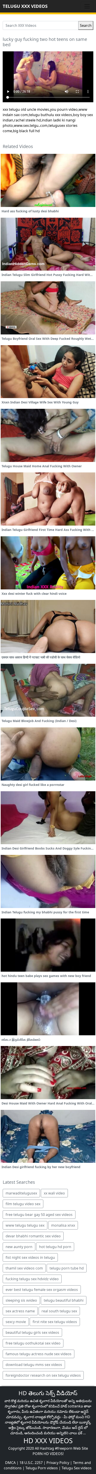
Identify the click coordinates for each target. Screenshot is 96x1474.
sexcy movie (16, 1321)
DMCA (10, 1462)
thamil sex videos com (24, 1268)
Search (86, 25)
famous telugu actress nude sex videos (38, 1353)
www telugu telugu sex (25, 1225)
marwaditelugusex (21, 1193)
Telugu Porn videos (41, 1468)
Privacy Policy (57, 1462)
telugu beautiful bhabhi (63, 1300)
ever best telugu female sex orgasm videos (42, 1289)
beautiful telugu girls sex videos (32, 1332)
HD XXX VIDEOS (48, 1440)
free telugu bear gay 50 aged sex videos (39, 1214)
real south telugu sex (59, 1311)
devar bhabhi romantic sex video (33, 1236)
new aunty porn (19, 1246)
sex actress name (20, 1311)
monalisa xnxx (63, 1225)
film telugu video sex (23, 1203)
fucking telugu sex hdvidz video (32, 1278)
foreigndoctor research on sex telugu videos (43, 1375)
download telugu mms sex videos (34, 1364)
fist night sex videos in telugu (30, 1257)
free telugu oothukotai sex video (33, 1343)
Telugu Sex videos (77, 1468)
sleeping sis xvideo (21, 1300)
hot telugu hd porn (55, 1246)
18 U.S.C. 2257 (31, 1462)
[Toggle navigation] (87, 6)
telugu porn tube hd (67, 1268)
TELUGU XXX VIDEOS (25, 6)
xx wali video (54, 1193)
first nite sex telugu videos (55, 1321)
